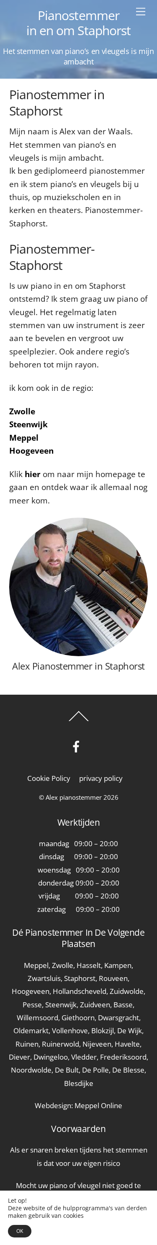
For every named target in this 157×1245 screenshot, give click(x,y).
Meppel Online (98, 1105)
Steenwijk (28, 424)
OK (19, 1231)
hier (33, 474)
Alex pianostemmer (74, 797)
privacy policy (101, 778)
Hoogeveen (31, 450)
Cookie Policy (48, 778)
